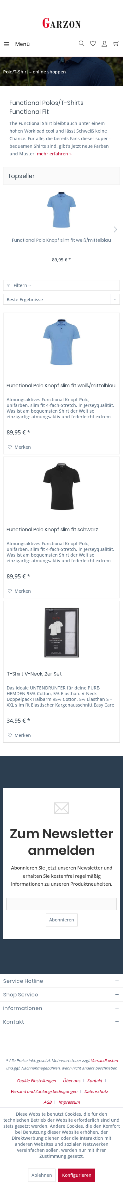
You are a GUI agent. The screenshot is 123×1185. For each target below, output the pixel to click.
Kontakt (94, 1080)
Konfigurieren (76, 1175)
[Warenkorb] (115, 44)
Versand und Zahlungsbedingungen (43, 1091)
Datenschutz (96, 1091)
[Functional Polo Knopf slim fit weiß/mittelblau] (61, 212)
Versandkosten (104, 1060)
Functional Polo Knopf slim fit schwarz (52, 530)
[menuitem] (9, 44)
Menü (16, 43)
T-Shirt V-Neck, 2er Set (34, 674)
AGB (47, 1102)
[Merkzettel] (92, 44)
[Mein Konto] (103, 44)
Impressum (69, 1102)
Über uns (71, 1080)
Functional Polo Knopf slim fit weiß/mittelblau (61, 240)
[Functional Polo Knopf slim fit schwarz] (61, 488)
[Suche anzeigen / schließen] (81, 44)
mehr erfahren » (54, 154)
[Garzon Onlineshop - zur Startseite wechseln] (62, 24)
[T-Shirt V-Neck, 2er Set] (61, 632)
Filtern (20, 285)
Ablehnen (42, 1175)
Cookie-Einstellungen (36, 1080)
